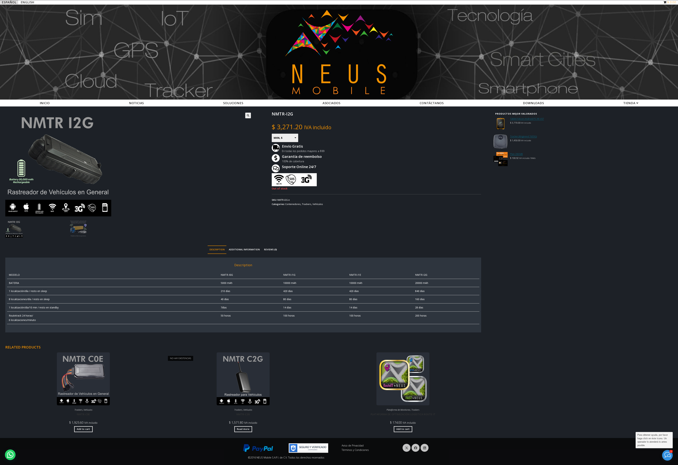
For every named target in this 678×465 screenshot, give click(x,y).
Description (217, 249)
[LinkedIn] (425, 448)
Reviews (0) (270, 249)
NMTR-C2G (243, 414)
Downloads (533, 103)
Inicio (45, 103)
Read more (243, 429)
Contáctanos (432, 103)
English (27, 2)
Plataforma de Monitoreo (398, 409)
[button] (10, 454)
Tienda (629, 103)
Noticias (136, 103)
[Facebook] (416, 448)
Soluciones (233, 103)
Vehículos (318, 204)
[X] (407, 448)
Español (9, 2)
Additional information (244, 249)
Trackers (306, 204)
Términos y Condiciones (355, 450)
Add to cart (83, 429)
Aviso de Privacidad (353, 445)
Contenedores (293, 204)
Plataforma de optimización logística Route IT (403, 414)
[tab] (217, 250)
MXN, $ (278, 137)
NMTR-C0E (83, 414)
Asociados (331, 103)
